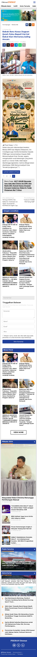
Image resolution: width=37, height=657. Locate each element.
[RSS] (33, 24)
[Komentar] (24, 45)
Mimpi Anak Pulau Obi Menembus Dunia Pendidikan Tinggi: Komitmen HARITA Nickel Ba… (19, 616)
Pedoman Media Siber (8, 654)
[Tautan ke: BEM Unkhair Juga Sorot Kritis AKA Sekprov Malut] (6, 519)
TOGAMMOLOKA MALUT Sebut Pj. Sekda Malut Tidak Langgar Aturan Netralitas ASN (22, 507)
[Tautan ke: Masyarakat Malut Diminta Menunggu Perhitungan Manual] (18, 470)
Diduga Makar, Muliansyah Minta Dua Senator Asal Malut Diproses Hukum (25, 228)
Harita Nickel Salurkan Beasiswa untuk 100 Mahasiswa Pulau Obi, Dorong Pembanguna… (19, 624)
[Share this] (4, 45)
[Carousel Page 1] (29, 569)
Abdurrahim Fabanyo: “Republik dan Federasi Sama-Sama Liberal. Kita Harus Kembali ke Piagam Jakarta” (9, 393)
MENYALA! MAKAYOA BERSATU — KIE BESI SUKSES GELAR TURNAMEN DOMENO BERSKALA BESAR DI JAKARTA (9, 419)
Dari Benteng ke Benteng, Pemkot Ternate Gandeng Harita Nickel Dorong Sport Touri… (19, 600)
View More (18, 432)
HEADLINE (11, 42)
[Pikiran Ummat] (8, 2)
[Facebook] (27, 24)
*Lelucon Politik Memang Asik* (29, 200)
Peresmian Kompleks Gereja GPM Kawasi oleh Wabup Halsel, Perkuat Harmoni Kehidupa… (20, 632)
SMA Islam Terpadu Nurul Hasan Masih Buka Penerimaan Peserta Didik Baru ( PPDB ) (19, 608)
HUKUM (16, 42)
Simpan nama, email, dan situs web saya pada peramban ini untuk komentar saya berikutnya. (17, 336)
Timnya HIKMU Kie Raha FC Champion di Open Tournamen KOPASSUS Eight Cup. (10, 201)
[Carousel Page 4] (33, 569)
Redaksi (20, 654)
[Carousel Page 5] (34, 569)
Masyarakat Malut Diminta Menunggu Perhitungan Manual (18, 499)
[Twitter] (30, 24)
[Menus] (34, 2)
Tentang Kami (17, 652)
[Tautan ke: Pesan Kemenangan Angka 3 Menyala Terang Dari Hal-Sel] (6, 530)
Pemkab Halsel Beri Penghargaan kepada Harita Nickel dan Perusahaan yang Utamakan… (18, 564)
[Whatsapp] (20, 45)
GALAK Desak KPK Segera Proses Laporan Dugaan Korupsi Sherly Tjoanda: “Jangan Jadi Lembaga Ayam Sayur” (26, 283)
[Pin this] (12, 45)
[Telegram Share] (16, 45)
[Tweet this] (8, 45)
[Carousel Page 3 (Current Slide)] (32, 569)
